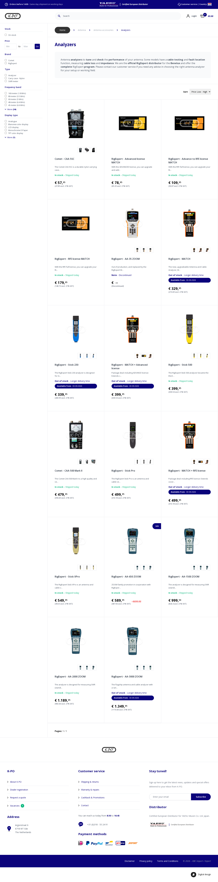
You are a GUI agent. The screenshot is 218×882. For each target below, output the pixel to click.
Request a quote (18, 797)
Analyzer (12, 75)
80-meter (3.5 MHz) (16, 96)
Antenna (82, 30)
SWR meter (13, 81)
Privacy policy (145, 861)
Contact (85, 805)
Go (37, 46)
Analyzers (125, 30)
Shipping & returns (90, 781)
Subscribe (201, 796)
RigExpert (12, 63)
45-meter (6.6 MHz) (16, 105)
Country (203, 4)
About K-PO (16, 781)
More (11, 109)
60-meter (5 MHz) (15, 99)
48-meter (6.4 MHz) (16, 102)
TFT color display (15, 133)
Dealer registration (19, 789)
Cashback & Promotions (93, 797)
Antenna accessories (103, 30)
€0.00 (210, 16)
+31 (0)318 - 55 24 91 (97, 824)
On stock (12, 35)
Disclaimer (130, 861)
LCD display (13, 127)
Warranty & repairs (90, 789)
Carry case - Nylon (16, 78)
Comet (11, 60)
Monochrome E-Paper (18, 130)
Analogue (12, 121)
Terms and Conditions (167, 861)
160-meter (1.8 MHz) (17, 93)
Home (62, 30)
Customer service (189, 4)
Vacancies (16, 805)
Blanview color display (18, 124)
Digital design (204, 874)
